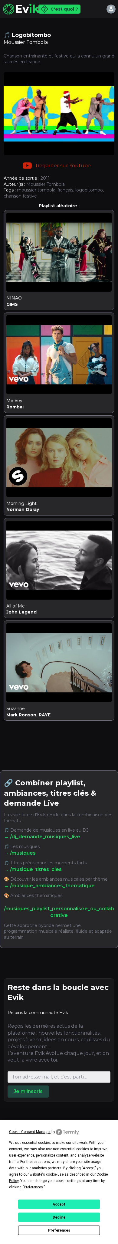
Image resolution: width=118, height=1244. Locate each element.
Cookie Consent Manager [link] (30, 1132)
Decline (59, 1217)
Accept (59, 1204)
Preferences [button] (33, 1187)
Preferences (59, 1230)
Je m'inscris (28, 1091)
